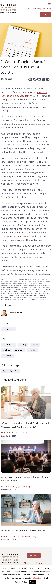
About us (28, 563)
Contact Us (46, 8)
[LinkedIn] (48, 80)
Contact (40, 563)
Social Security (9, 329)
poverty (23, 344)
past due (32, 350)
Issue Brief (5, 536)
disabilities (19, 350)
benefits (35, 344)
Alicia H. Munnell (25, 433)
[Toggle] (49, 3)
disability (6, 350)
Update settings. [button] (36, 578)
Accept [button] (32, 582)
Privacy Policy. (21, 582)
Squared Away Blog (11, 371)
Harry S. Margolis (26, 486)
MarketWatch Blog (8, 433)
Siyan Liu (15, 536)
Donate (45, 14)
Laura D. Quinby (29, 536)
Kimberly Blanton (15, 313)
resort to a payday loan (22, 236)
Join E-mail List (34, 8)
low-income (7, 356)
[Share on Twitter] (43, 80)
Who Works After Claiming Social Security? (23, 530)
